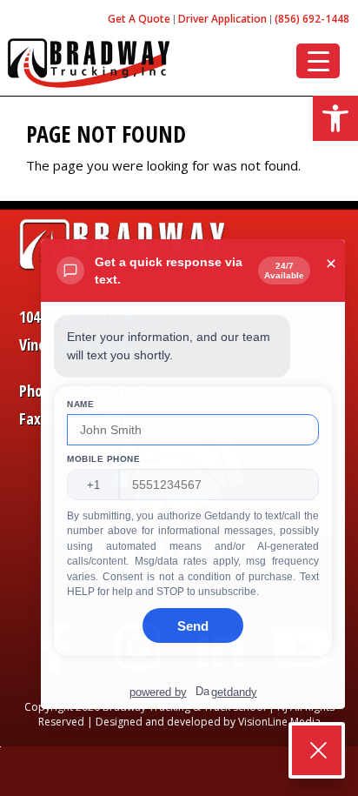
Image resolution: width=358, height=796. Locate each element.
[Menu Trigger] (318, 60)
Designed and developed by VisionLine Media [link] (208, 721)
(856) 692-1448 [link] (312, 18)
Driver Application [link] (222, 18)
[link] (335, 118)
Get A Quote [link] (139, 18)
